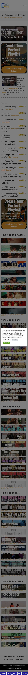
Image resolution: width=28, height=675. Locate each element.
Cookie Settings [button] (6, 340)
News (19, 673)
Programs (3, 673)
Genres (14, 673)
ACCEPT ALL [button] (6, 342)
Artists (9, 673)
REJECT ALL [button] (14, 339)
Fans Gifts (25, 673)
